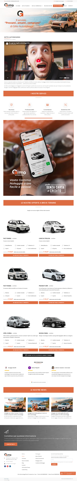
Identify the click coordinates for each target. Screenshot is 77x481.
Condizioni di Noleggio (40, 463)
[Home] (9, 5)
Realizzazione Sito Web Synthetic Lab (67, 478)
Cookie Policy (24, 469)
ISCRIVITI (54, 464)
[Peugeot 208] (54, 273)
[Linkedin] (10, 466)
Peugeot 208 (43, 286)
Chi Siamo (18, 5)
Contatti (70, 5)
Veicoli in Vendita (58, 5)
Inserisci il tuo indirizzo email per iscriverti (58, 457)
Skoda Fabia (43, 333)
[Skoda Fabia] (54, 321)
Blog (65, 5)
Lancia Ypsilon (44, 238)
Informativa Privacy (26, 467)
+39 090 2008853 (70, 1)
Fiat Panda (7, 238)
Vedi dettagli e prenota (21, 255)
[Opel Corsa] (18, 321)
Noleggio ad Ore (48, 5)
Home (23, 456)
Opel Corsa (7, 333)
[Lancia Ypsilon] (54, 226)
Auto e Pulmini (25, 5)
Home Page (6, 478)
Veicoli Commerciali (37, 5)
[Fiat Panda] (18, 226)
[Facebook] (5, 466)
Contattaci (10, 444)
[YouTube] (7, 466)
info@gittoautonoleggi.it (59, 1)
